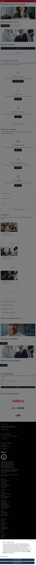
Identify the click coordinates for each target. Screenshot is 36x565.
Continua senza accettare (32, 540)
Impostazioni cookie (4, 556)
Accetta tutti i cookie (17, 559)
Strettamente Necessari (17, 562)
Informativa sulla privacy (9, 552)
